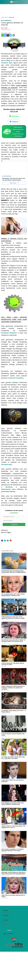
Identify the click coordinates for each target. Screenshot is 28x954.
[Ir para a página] (14, 2)
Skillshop (4, 358)
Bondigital (11, 17)
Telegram (15, 121)
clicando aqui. (6, 464)
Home (2, 17)
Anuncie (9, 930)
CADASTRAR (14, 524)
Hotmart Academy (16, 378)
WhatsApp (15, 116)
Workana (9, 487)
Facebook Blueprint (9, 333)
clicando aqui (6, 63)
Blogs (6, 17)
